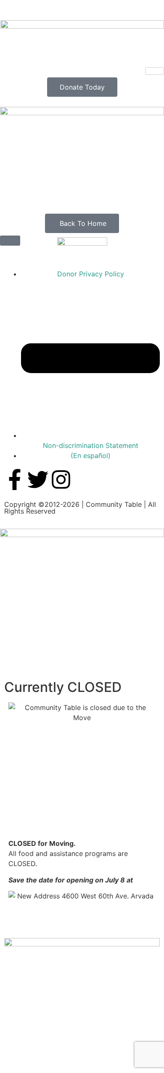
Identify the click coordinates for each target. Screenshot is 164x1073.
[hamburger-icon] (154, 71)
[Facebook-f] (14, 479)
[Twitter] (37, 479)
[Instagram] (60, 479)
